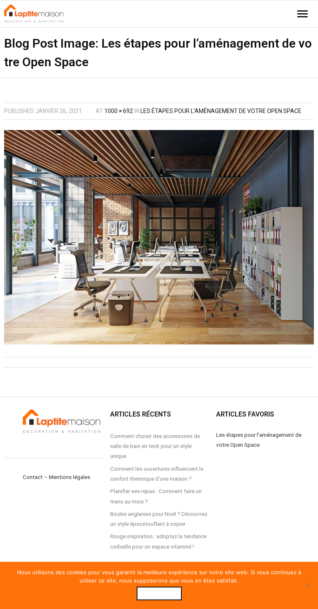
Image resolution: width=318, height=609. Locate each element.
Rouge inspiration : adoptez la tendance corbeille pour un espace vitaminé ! (158, 541)
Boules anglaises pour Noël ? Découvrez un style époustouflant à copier (158, 518)
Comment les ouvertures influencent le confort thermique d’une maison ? (156, 473)
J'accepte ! (159, 593)
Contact (33, 477)
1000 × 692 (118, 111)
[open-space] (159, 237)
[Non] (308, 585)
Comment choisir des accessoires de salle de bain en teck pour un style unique (155, 446)
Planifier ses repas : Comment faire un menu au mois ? (156, 496)
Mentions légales (69, 477)
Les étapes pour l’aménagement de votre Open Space (220, 111)
